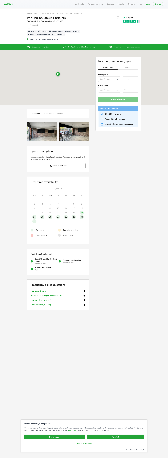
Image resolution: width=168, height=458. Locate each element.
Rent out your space (95, 4)
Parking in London (33, 13)
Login (148, 4)
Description (35, 113)
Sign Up (158, 4)
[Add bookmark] (118, 18)
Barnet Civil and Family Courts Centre (46, 260)
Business (110, 4)
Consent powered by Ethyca (134, 450)
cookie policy (72, 430)
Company (131, 4)
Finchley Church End (55, 13)
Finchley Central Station (72, 260)
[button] (108, 67)
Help (140, 4)
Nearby (60, 113)
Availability (48, 113)
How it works (79, 4)
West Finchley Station (43, 268)
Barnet (44, 13)
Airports (121, 4)
